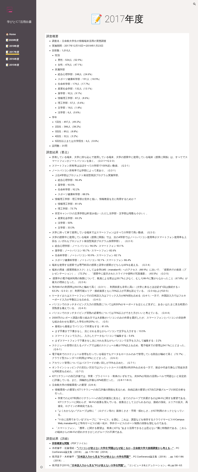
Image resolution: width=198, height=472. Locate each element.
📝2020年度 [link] (12, 40)
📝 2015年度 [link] (12, 65)
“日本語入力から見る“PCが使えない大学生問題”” (104, 456)
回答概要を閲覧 (60, 443)
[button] (194, 4)
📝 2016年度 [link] (12, 59)
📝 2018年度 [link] (12, 46)
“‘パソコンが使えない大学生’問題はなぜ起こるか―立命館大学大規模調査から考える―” (125, 448)
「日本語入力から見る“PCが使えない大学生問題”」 (98, 465)
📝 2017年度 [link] (12, 52)
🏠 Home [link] (11, 34)
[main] (117, 19)
